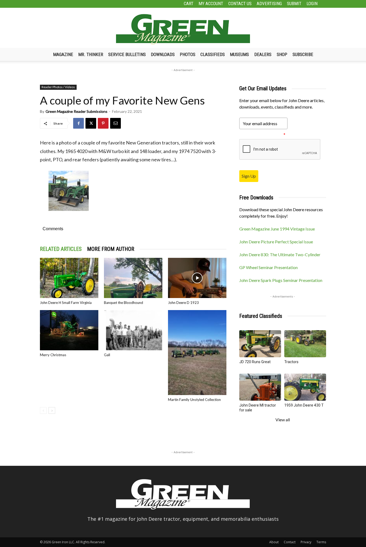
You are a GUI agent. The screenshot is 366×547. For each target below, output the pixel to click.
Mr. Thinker (90, 54)
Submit (294, 3)
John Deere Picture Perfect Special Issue (276, 241)
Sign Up (249, 175)
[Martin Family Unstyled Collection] (197, 352)
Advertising (269, 3)
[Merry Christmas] (69, 330)
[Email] (115, 123)
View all (282, 419)
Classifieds (212, 54)
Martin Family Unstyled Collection (194, 399)
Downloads (163, 54)
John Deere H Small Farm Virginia (66, 302)
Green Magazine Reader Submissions (76, 111)
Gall (107, 355)
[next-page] (51, 410)
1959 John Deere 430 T (304, 405)
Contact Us (240, 3)
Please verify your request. (262, 134)
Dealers (262, 54)
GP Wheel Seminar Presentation (268, 267)
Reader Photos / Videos (58, 87)
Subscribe (303, 54)
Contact (290, 542)
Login (312, 3)
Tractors (291, 362)
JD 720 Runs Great (255, 362)
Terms (321, 542)
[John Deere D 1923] (197, 278)
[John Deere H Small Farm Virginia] (69, 278)
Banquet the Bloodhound (123, 302)
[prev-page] (43, 410)
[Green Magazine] (183, 29)
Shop (282, 54)
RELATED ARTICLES (61, 249)
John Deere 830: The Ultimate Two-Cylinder (279, 254)
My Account (211, 3)
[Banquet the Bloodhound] (133, 278)
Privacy (306, 542)
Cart (188, 3)
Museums (239, 54)
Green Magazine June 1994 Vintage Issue (277, 228)
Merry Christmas (53, 355)
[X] (90, 123)
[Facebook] (78, 123)
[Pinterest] (103, 123)
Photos (187, 54)
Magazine (63, 54)
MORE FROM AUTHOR (110, 249)
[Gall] (133, 330)
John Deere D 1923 (183, 302)
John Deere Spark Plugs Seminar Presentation (280, 280)
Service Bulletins (127, 54)
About (274, 542)
